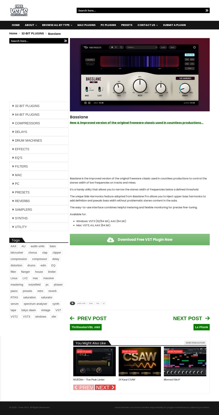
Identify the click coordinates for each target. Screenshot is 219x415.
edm (43, 265)
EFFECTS (22, 149)
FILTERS (21, 166)
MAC (18, 175)
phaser (58, 284)
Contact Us (146, 25)
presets (27, 291)
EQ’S (18, 158)
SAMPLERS (23, 209)
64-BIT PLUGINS (84, 352)
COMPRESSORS (27, 123)
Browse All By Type (56, 25)
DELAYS (21, 132)
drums (31, 265)
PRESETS (22, 192)
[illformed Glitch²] (185, 361)
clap (44, 252)
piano (14, 291)
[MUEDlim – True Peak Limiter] (94, 361)
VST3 (26, 316)
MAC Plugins (86, 25)
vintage (45, 310)
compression (19, 259)
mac (97, 303)
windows (40, 316)
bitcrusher (17, 252)
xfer (53, 316)
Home (16, 25)
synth (55, 303)
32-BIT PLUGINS (27, 106)
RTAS (14, 297)
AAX (13, 246)
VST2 (14, 316)
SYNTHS (21, 218)
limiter (52, 271)
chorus (32, 252)
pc (104, 303)
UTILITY (21, 227)
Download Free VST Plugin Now (145, 239)
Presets (126, 25)
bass (91, 303)
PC (17, 183)
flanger (25, 271)
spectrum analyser (35, 303)
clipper (57, 252)
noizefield (34, 284)
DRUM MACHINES (28, 140)
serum (15, 303)
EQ (53, 265)
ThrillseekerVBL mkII (86, 327)
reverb (52, 291)
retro (40, 291)
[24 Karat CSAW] (140, 361)
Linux (14, 278)
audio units (81, 303)
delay (55, 259)
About (29, 25)
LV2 (25, 278)
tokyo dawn (28, 310)
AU (23, 246)
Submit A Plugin (174, 25)
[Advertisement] (140, 152)
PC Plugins (108, 25)
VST (58, 310)
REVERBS (22, 201)
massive (48, 278)
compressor (39, 259)
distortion (16, 265)
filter (13, 271)
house (39, 271)
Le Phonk (201, 327)
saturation (29, 297)
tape (13, 310)
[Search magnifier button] (207, 10)
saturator (46, 297)
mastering (17, 284)
